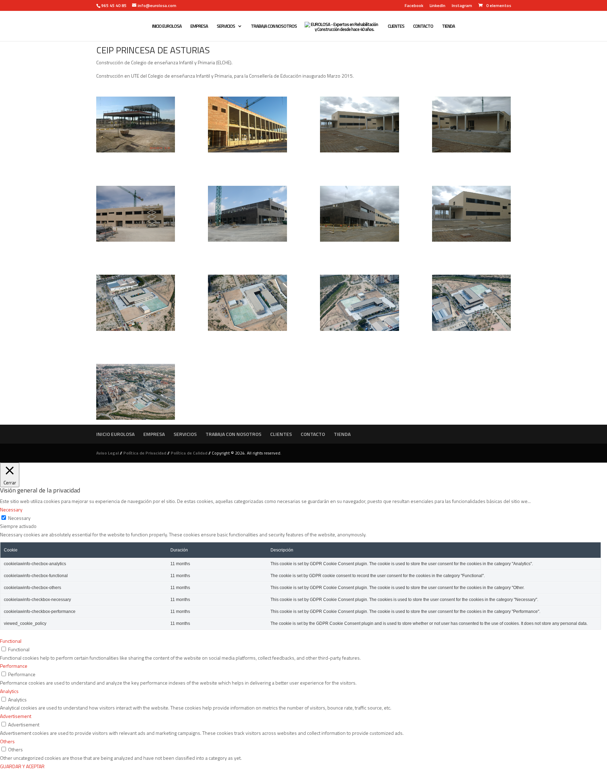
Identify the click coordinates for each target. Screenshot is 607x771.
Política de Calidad (189, 453)
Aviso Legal (107, 453)
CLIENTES (396, 27)
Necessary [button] (11, 509)
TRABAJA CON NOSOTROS (274, 27)
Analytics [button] (9, 691)
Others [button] (7, 741)
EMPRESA (199, 27)
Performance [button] (13, 665)
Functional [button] (10, 641)
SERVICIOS (226, 27)
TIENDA (448, 27)
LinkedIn (437, 6)
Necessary (19, 518)
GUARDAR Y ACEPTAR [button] (22, 766)
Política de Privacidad (144, 453)
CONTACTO (423, 27)
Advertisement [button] (15, 716)
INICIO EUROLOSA (167, 27)
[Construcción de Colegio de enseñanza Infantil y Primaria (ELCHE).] (135, 152)
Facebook (414, 6)
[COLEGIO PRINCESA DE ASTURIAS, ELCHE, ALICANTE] (135, 330)
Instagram (462, 6)
